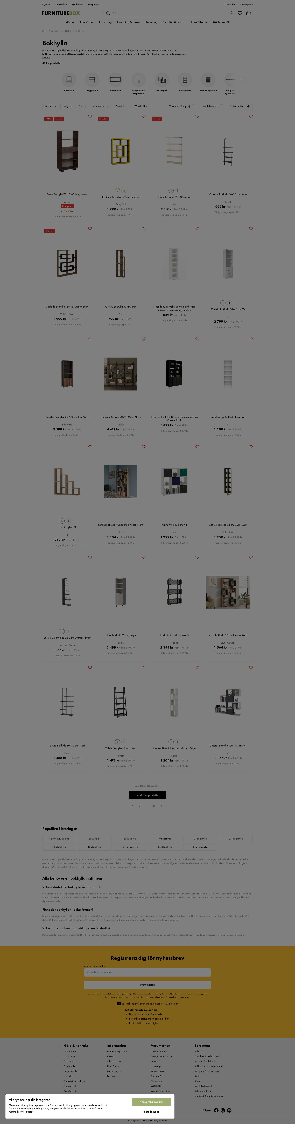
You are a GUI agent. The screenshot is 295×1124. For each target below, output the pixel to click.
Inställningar (151, 1112)
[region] (89, 1106)
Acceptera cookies (151, 1102)
